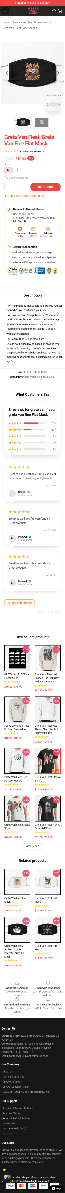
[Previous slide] (7, 73)
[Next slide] (58, 73)
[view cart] (60, 11)
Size (6, 164)
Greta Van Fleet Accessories (31, 22)
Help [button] (58, 1188)
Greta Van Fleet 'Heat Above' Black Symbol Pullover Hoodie (46, 729)
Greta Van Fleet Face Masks (19, 28)
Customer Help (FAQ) (14, 1128)
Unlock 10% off (7, 1177)
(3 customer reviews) (32, 151)
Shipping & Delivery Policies (18, 1108)
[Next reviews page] (57, 612)
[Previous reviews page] (40, 612)
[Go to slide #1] (23, 122)
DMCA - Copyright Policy (16, 1086)
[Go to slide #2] (42, 122)
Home (5, 22)
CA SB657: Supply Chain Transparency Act (26, 1091)
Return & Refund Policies (16, 1118)
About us (8, 1071)
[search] (54, 11)
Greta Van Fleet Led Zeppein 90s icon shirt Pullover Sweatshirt (47, 678)
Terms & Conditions (13, 1076)
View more (33, 846)
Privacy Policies (11, 1081)
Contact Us (9, 1123)
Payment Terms (11, 1113)
